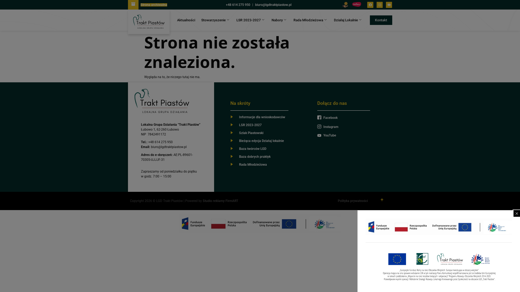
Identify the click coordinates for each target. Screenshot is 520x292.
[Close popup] (517, 213)
